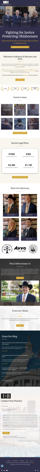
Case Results (22, 460)
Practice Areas (15, 460)
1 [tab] (17, 322)
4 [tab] (21, 322)
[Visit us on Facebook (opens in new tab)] (2, 470)
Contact (31, 460)
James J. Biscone (29, 238)
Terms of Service (22, 429)
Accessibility (12, 464)
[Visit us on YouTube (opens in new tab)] (7, 470)
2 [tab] (18, 322)
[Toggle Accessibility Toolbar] (2, 466)
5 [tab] (22, 322)
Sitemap (28, 464)
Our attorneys (19, 65)
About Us (9, 460)
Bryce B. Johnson (29, 214)
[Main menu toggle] (38, 3)
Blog (27, 460)
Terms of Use (23, 464)
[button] (20, 47)
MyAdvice (32, 462)
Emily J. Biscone (11, 238)
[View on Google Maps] (20, 451)
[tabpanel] (20, 318)
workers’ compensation (26, 69)
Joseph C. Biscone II (11, 214)
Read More (5, 351)
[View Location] (1, 409)
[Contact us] (38, 470)
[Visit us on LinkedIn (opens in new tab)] (4, 470)
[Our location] (35, 470)
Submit (6, 433)
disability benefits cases (30, 71)
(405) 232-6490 (26, 75)
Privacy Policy (17, 429)
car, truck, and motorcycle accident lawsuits (12, 69)
